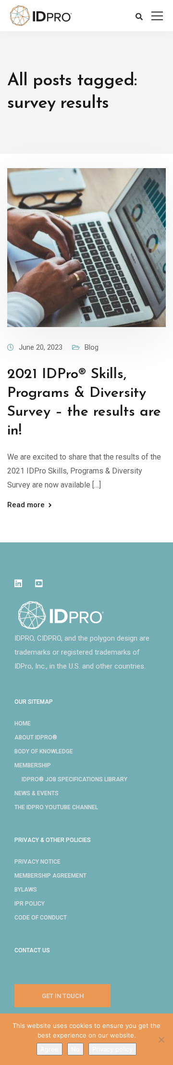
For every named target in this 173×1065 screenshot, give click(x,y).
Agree (49, 1049)
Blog (92, 347)
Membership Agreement (50, 875)
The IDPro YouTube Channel (56, 807)
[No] (161, 1039)
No (75, 1049)
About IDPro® (35, 737)
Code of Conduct (40, 917)
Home (22, 723)
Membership (32, 765)
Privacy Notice (37, 861)
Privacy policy (112, 1049)
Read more (26, 505)
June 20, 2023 (40, 347)
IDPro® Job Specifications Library (74, 779)
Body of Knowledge (43, 751)
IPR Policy (29, 903)
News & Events (36, 793)
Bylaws (25, 889)
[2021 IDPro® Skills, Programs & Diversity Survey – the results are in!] (86, 247)
